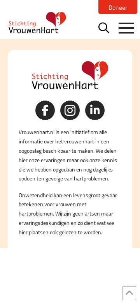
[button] (104, 28)
